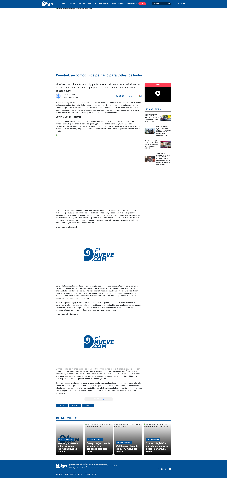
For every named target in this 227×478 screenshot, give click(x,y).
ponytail (88, 405)
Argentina (81, 4)
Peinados (75, 405)
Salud (80, 474)
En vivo (142, 4)
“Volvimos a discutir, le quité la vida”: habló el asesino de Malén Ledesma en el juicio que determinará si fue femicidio (163, 159)
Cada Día (72, 4)
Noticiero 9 (92, 4)
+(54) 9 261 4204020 (112, 466)
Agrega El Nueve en (134, 96)
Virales (87, 474)
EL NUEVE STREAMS (118, 4)
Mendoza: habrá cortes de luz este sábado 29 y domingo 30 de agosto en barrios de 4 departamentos (163, 131)
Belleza (61, 405)
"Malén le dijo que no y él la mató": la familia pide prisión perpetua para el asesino (151, 144)
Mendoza (63, 4)
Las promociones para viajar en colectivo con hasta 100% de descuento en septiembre (152, 117)
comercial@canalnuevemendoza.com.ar (92, 466)
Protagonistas (104, 4)
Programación (132, 4)
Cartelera (59, 474)
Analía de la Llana (68, 95)
